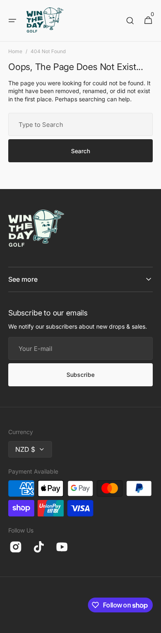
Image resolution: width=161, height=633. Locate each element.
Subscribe (80, 374)
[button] (12, 21)
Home (15, 51)
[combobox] (80, 124)
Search (80, 150)
